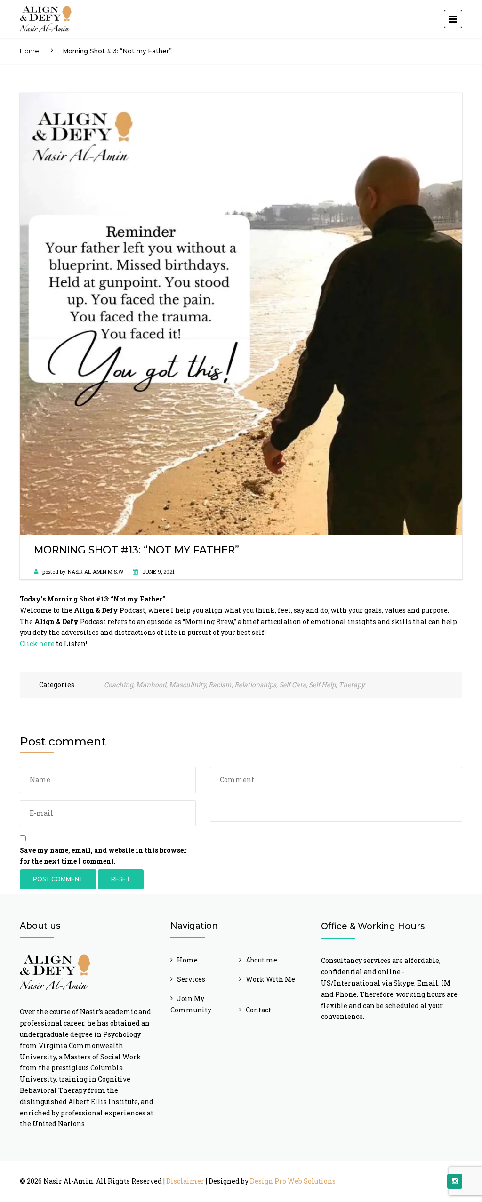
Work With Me (270, 979)
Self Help (322, 684)
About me (261, 959)
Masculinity (187, 684)
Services (191, 979)
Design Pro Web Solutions (293, 1181)
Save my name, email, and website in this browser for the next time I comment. (103, 856)
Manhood (151, 684)
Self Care (292, 684)
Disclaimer (185, 1181)
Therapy (351, 684)
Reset (120, 878)
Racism (220, 684)
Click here (37, 643)
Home (29, 51)
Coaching (118, 684)
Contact (258, 1009)
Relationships (255, 684)
